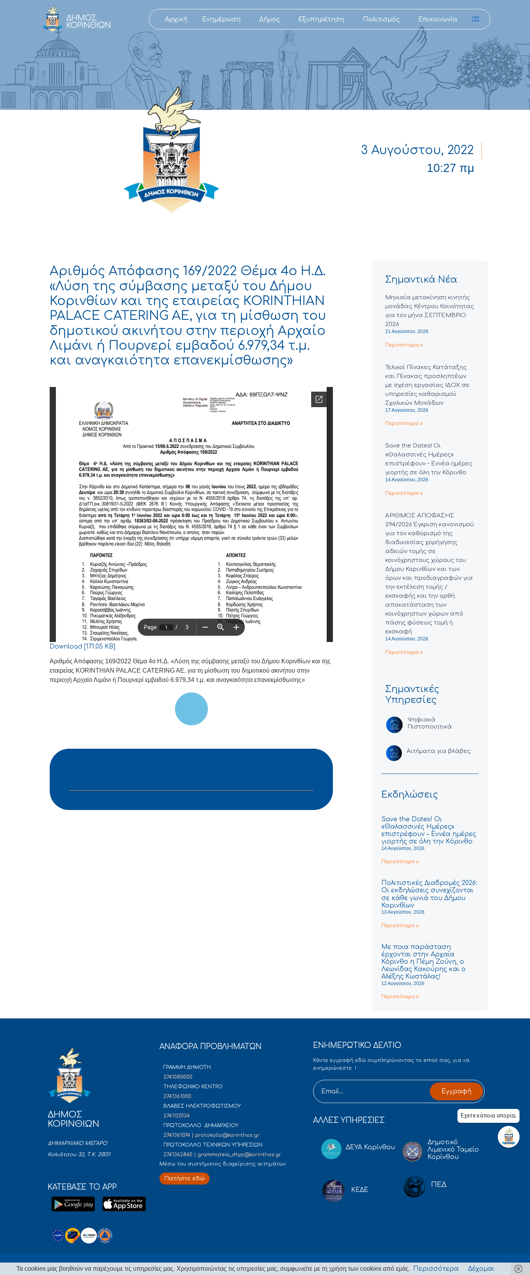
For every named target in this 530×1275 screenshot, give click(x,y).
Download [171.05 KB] (82, 646)
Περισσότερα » (404, 345)
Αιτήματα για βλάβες (439, 751)
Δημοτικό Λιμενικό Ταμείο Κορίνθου (453, 1150)
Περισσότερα (436, 1268)
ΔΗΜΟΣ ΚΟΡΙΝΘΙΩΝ (88, 21)
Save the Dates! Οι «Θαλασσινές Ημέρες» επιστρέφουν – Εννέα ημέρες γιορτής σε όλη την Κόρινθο (428, 830)
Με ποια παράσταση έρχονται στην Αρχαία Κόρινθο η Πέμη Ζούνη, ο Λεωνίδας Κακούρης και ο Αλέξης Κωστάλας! (423, 962)
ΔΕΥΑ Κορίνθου (370, 1147)
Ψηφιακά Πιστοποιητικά (429, 723)
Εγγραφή (456, 1091)
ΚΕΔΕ (359, 1190)
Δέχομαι (481, 1268)
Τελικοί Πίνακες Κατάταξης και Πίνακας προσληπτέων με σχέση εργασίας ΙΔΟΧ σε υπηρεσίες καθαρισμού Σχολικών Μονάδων (427, 385)
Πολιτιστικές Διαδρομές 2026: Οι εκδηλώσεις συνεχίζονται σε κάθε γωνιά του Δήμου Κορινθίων (429, 894)
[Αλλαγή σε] (475, 19)
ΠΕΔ (439, 1184)
